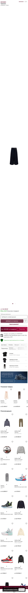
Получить (22, 329)
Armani (3, 2)
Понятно (21, 589)
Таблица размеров (6, 314)
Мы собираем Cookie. (11, 589)
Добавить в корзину (12, 321)
